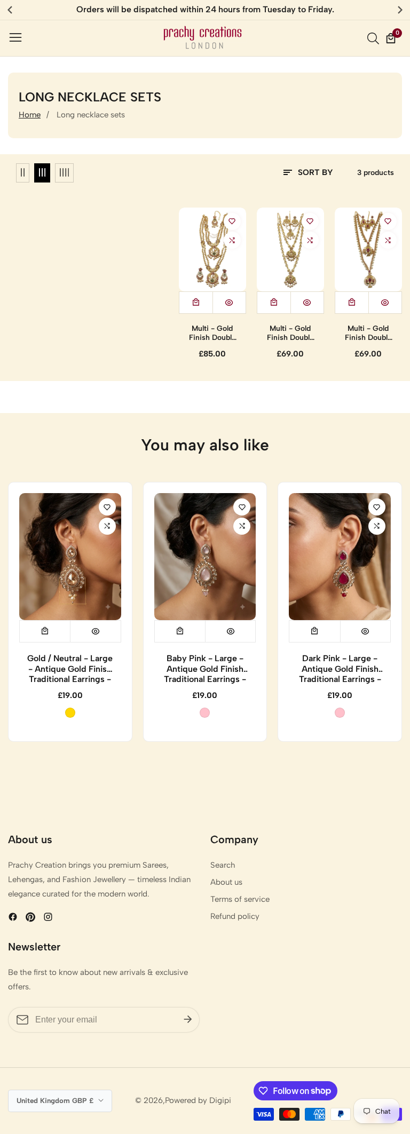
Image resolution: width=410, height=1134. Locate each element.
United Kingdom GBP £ (56, 1100)
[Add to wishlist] (232, 221)
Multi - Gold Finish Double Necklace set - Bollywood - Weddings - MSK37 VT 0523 (368, 333)
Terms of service (240, 899)
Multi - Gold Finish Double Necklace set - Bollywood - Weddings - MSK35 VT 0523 (290, 333)
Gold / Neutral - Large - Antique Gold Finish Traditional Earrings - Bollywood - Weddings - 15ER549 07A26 (70, 668)
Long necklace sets (91, 115)
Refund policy (234, 916)
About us (226, 882)
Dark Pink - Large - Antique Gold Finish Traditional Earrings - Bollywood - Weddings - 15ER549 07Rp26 (340, 668)
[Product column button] (22, 173)
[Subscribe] (188, 1019)
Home (30, 115)
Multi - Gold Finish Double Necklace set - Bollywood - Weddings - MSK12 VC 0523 (212, 333)
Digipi (220, 1101)
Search (222, 865)
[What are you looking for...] (374, 38)
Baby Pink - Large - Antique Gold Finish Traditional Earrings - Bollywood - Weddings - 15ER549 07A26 (205, 668)
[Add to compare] (232, 240)
